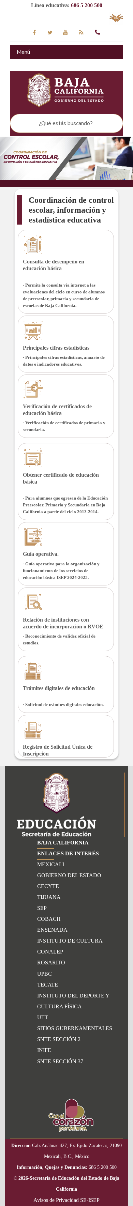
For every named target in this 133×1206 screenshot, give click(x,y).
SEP (42, 908)
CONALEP (50, 952)
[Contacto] (97, 32)
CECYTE (48, 886)
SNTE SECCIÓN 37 (60, 1061)
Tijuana (49, 897)
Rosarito (51, 962)
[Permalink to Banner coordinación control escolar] (66, 158)
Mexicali (50, 864)
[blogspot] (81, 32)
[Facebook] (34, 32)
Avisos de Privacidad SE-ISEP (66, 1200)
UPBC (44, 974)
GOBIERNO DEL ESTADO (69, 875)
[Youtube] (66, 32)
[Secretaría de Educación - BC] (66, 90)
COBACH (49, 919)
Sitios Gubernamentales (74, 1028)
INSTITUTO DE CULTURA (70, 941)
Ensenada (52, 930)
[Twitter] (50, 32)
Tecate (47, 985)
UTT (42, 1017)
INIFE (44, 1050)
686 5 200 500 (86, 5)
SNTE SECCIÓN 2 (58, 1039)
